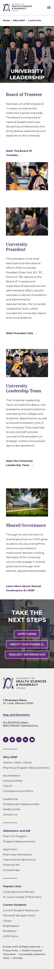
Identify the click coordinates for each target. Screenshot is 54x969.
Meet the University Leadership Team (19, 463)
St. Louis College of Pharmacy (22, 896)
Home (6, 20)
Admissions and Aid (16, 830)
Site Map (17, 958)
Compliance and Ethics (18, 791)
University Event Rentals (18, 891)
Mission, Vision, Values (17, 762)
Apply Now (27, 634)
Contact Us (10, 814)
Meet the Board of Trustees (19, 153)
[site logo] (17, 7)
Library (7, 920)
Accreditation (12, 775)
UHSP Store (10, 936)
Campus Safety (12, 780)
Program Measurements (19, 841)
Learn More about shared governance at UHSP (23, 588)
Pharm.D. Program (15, 836)
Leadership (34, 20)
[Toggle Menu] (49, 7)
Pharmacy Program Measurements (26, 767)
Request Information (27, 654)
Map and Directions (16, 714)
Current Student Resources (21, 910)
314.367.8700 (11, 722)
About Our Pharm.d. (27, 644)
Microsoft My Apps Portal (19, 915)
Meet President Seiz (19, 333)
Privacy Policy (10, 950)
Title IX (7, 785)
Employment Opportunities (21, 804)
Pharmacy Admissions (17, 854)
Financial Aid (11, 864)
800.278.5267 (11, 725)
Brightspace (11, 925)
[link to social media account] (5, 739)
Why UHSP (19, 20)
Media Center (12, 809)
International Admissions (19, 859)
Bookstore (9, 930)
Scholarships (11, 869)
